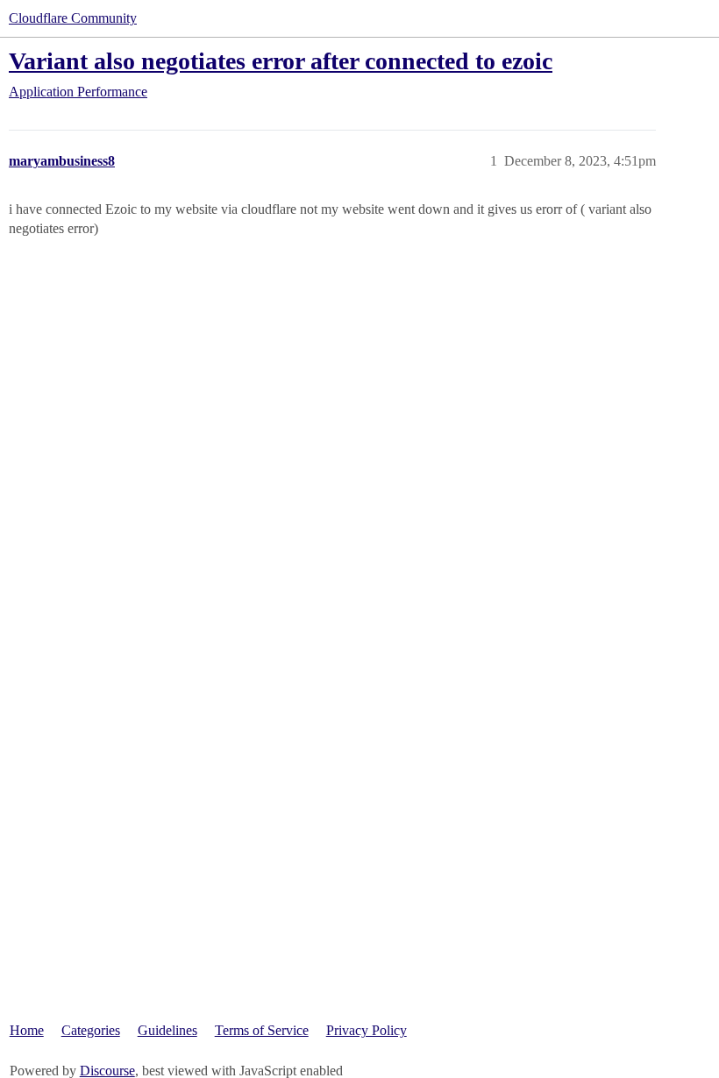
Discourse (107, 1070)
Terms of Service (262, 1030)
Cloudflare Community (73, 18)
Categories (90, 1030)
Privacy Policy (366, 1030)
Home (27, 1030)
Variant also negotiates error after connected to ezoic (280, 60)
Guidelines (167, 1030)
